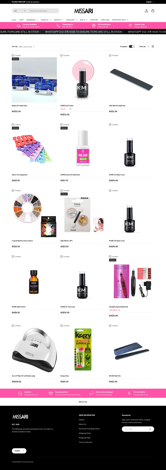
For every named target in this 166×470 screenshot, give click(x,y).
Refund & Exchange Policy (89, 429)
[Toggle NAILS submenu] (86, 19)
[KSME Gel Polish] (83, 79)
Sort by (15, 46)
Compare (123, 46)
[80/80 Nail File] (131, 350)
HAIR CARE (105, 20)
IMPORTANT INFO (119, 20)
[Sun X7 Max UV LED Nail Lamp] (34, 350)
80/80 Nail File (115, 376)
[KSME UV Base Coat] (131, 149)
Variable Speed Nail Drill (118, 307)
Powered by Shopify (27, 462)
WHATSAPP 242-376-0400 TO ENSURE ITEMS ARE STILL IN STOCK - (79, 31)
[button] (152, 10)
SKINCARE (70, 20)
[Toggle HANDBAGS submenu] (37, 19)
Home (14, 20)
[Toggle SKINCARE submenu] (76, 19)
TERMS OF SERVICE (32, 2)
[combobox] (35, 10)
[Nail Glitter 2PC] (83, 215)
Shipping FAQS (84, 438)
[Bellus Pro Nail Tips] (34, 79)
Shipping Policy (85, 433)
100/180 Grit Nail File (117, 105)
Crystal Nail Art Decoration (22, 241)
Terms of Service (85, 442)
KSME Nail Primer (19, 307)
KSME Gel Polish (67, 105)
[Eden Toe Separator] (34, 149)
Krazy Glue (65, 376)
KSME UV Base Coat (117, 175)
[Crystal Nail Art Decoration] (34, 215)
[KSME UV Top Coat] (83, 281)
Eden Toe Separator (20, 175)
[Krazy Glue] (83, 350)
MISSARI (18, 462)
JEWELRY (45, 20)
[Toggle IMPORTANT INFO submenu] (127, 19)
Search (81, 420)
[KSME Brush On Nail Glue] (83, 149)
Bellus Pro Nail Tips (19, 105)
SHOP (21, 20)
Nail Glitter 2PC (67, 241)
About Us (82, 424)
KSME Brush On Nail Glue (70, 175)
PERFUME (94, 20)
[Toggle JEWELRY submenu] (50, 19)
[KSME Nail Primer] (34, 281)
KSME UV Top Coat (68, 307)
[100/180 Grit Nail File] (131, 79)
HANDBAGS (30, 20)
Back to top (83, 402)
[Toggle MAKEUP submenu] (62, 19)
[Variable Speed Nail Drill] (131, 281)
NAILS (82, 20)
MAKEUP (57, 20)
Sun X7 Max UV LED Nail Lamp (23, 376)
